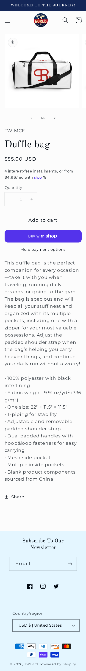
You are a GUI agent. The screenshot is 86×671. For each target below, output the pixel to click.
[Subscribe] (70, 564)
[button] (7, 20)
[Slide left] (31, 118)
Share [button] (17, 496)
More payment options (43, 249)
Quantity (13, 187)
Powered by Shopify (58, 664)
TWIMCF (31, 664)
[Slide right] (55, 118)
